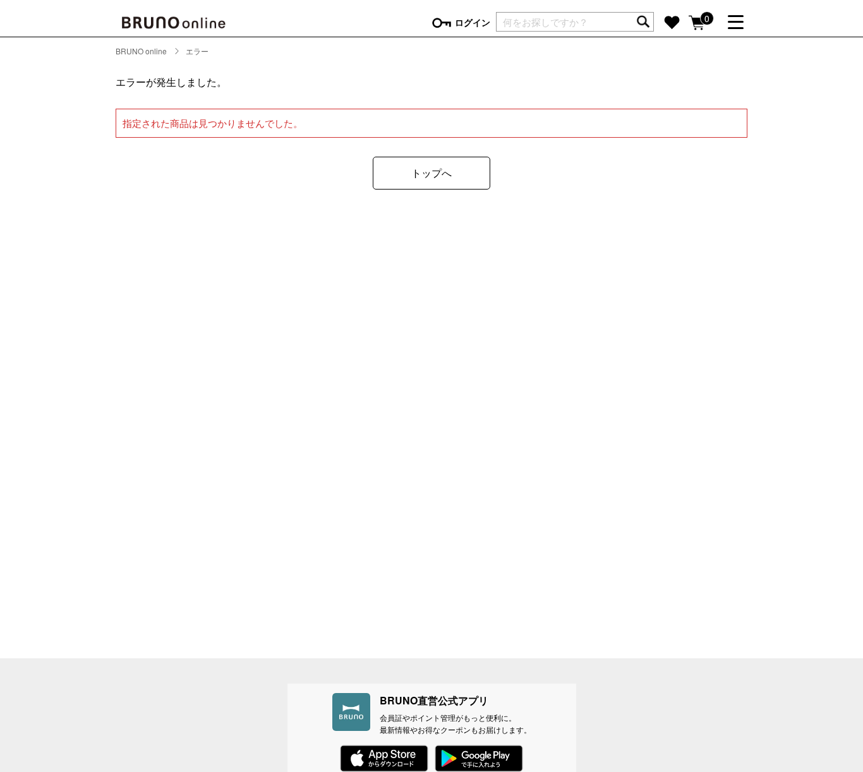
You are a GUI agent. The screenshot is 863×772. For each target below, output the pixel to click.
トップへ (431, 173)
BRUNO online (141, 50)
